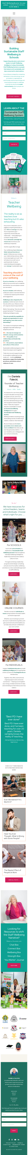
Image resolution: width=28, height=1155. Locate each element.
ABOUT (14, 1093)
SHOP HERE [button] (14, 965)
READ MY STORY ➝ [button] (10, 438)
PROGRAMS (14, 1098)
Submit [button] (14, 1130)
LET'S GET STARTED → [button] (14, 96)
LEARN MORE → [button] (14, 574)
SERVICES (14, 1091)
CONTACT (14, 1100)
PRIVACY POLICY (11, 1143)
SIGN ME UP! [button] (14, 144)
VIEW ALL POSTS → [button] (14, 880)
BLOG (14, 1101)
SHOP (14, 1095)
